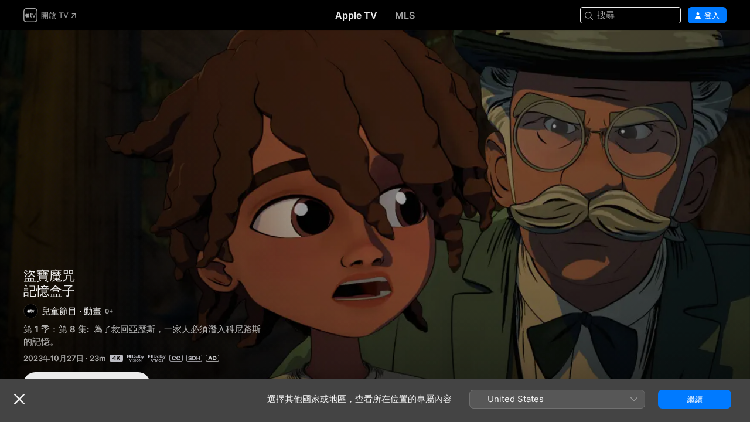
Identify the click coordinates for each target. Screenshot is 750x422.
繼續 (695, 399)
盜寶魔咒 (49, 275)
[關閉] (19, 399)
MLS (405, 15)
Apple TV (356, 15)
